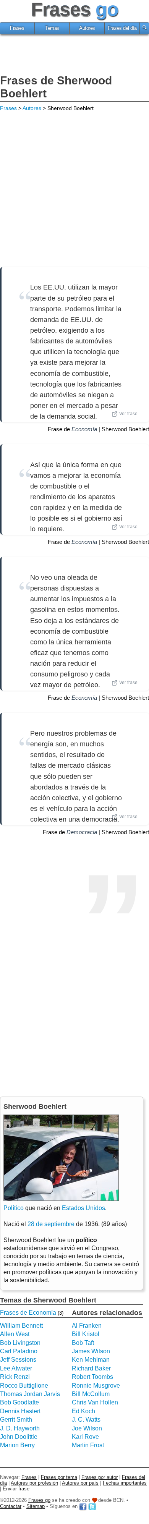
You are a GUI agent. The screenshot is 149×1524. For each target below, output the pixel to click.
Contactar (10, 1506)
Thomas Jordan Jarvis (30, 1394)
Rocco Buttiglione (24, 1385)
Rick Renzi (15, 1377)
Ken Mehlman (91, 1359)
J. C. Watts (86, 1419)
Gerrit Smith (16, 1419)
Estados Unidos (83, 1208)
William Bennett (21, 1325)
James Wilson (91, 1351)
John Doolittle (18, 1436)
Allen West (14, 1334)
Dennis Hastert (20, 1411)
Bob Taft (83, 1343)
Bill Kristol (85, 1334)
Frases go (39, 1500)
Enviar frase (16, 1489)
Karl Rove (85, 1436)
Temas (52, 28)
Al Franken (87, 1325)
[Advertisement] (74, 55)
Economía (84, 429)
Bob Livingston (20, 1343)
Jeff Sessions (18, 1359)
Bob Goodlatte (19, 1402)
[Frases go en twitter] (92, 1506)
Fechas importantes (125, 1483)
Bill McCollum (91, 1394)
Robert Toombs (92, 1377)
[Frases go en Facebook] (83, 1506)
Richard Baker (91, 1368)
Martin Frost (88, 1445)
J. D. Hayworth (20, 1428)
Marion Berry (17, 1445)
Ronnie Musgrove (96, 1385)
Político (13, 1208)
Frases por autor (99, 1477)
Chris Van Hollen (95, 1402)
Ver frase (128, 413)
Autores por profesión (34, 1483)
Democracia (81, 832)
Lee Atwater (16, 1368)
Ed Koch (83, 1411)
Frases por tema (59, 1477)
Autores (87, 28)
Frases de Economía (28, 1312)
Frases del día (122, 28)
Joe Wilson (87, 1428)
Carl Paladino (18, 1351)
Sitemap (35, 1506)
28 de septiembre (51, 1224)
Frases (17, 28)
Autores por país (80, 1483)
